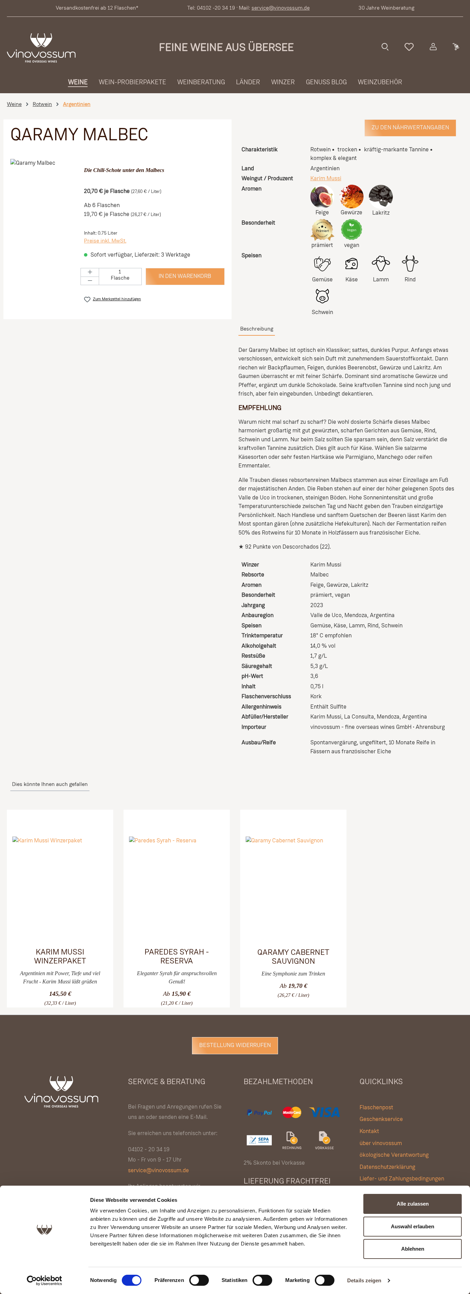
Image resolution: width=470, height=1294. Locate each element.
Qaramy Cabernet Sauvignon (293, 957)
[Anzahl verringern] (90, 281)
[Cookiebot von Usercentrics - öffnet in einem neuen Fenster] (44, 1280)
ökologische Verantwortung (394, 1155)
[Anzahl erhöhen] (90, 272)
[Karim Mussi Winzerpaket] (60, 888)
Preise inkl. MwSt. (105, 241)
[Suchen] (385, 47)
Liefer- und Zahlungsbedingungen (402, 1179)
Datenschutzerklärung (387, 1167)
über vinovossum (381, 1143)
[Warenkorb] (455, 47)
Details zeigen (364, 1280)
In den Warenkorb (185, 276)
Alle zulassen (413, 1204)
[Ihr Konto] (433, 47)
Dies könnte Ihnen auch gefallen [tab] (50, 784)
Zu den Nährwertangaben (410, 128)
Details (49, 998)
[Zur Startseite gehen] (41, 48)
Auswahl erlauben (412, 1226)
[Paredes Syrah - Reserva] (176, 888)
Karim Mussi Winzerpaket (60, 956)
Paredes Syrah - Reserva (177, 956)
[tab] (256, 329)
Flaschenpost (376, 1108)
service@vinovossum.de (281, 8)
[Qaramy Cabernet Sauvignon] (293, 888)
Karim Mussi (325, 179)
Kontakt (369, 1131)
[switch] (199, 1280)
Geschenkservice (381, 1119)
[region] (44, 233)
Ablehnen (412, 1249)
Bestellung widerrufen (235, 1045)
